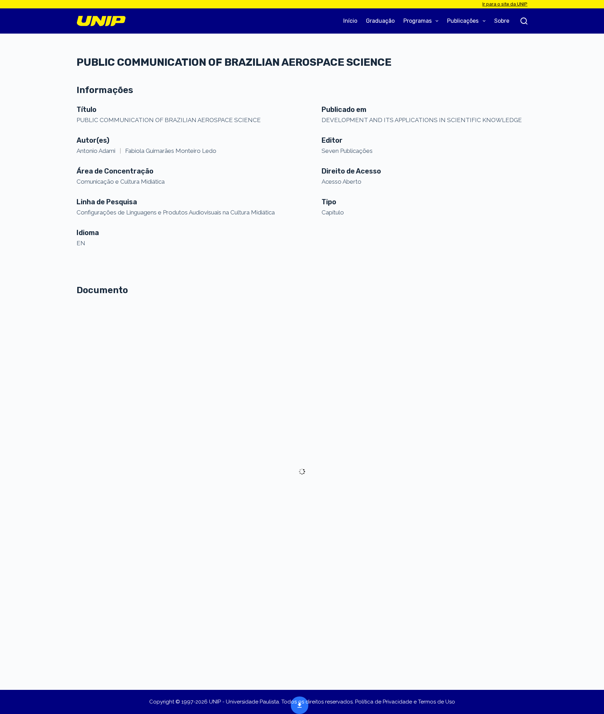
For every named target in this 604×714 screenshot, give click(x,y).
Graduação (380, 20)
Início (350, 20)
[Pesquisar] (523, 20)
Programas (417, 20)
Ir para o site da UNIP (504, 4)
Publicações (463, 20)
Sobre (501, 20)
